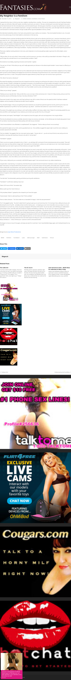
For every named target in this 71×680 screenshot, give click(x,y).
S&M (38, 237)
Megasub (17, 18)
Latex (23, 237)
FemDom (29, 18)
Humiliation (34, 18)
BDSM (24, 18)
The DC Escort (28, 267)
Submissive (45, 237)
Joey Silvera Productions (14, 232)
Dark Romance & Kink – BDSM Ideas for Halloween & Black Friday (59, 268)
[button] (70, 7)
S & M (39, 18)
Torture (43, 18)
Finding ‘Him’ (4, 372)
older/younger (31, 237)
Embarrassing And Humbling (62, 372)
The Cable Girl (4, 267)
